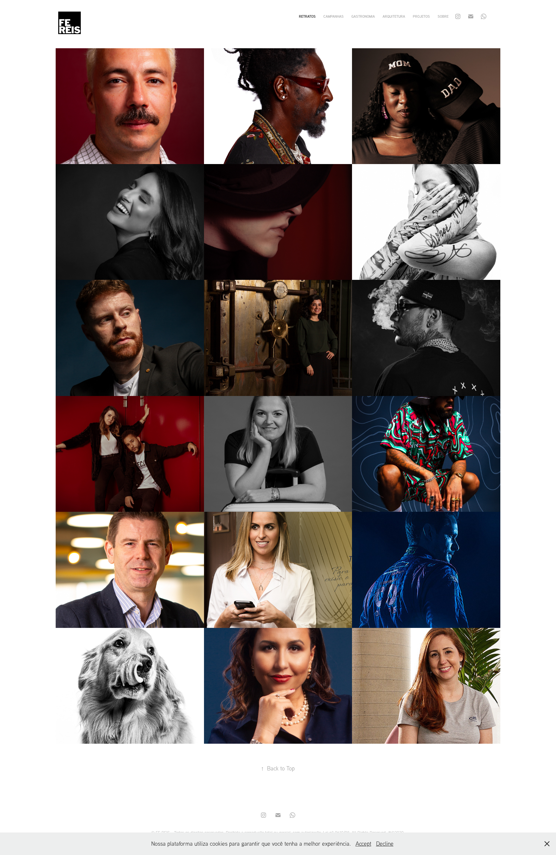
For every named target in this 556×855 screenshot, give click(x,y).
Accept (363, 843)
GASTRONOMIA (363, 16)
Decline (385, 843)
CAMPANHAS (333, 16)
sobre (443, 16)
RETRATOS (307, 16)
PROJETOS (421, 16)
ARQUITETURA (394, 16)
